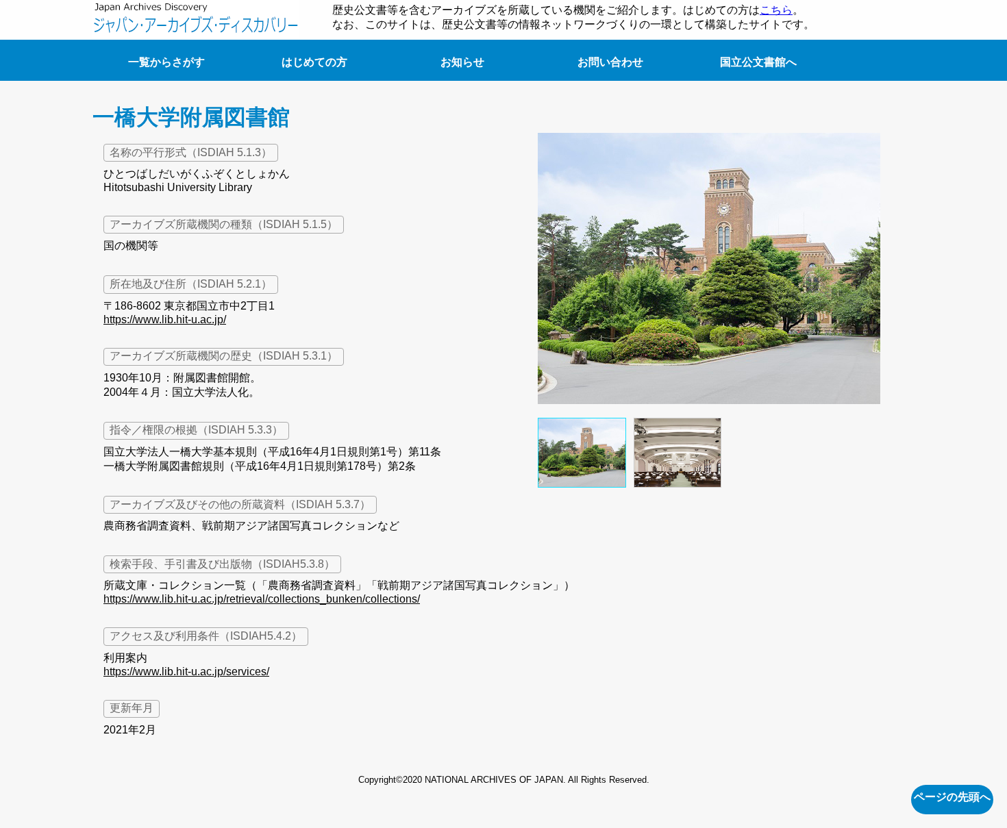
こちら (776, 10)
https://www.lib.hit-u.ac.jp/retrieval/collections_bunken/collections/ (261, 599)
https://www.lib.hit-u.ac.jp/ (164, 319)
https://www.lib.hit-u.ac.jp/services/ (186, 671)
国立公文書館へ (758, 62)
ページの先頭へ (952, 797)
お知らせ (462, 62)
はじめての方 (314, 62)
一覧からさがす (166, 62)
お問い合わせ (610, 62)
